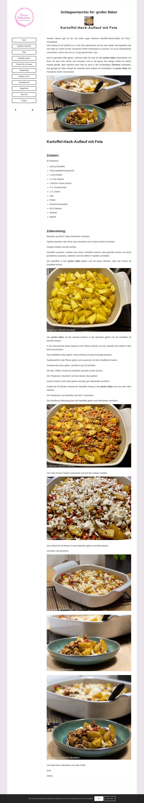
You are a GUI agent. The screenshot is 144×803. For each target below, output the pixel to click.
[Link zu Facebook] (15, 110)
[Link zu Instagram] (32, 110)
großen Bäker (109, 58)
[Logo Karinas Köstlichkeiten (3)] (24, 17)
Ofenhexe (116, 65)
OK (99, 798)
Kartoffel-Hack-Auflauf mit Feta (89, 28)
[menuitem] (24, 40)
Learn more (110, 798)
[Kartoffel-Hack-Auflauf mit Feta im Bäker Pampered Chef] (88, 20)
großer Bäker (121, 68)
